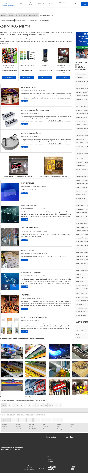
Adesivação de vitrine (82, 150)
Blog (50, 3)
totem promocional (81, 281)
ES (17, 405)
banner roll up (80, 304)
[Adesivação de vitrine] (12, 369)
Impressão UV (79, 77)
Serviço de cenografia (20, 20)
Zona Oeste (22, 420)
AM (56, 405)
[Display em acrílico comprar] (10, 289)
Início (21, 3)
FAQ (48, 450)
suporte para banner (81, 315)
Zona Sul (29, 420)
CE (46, 405)
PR (25, 405)
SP (21, 405)
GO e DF (51, 405)
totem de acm (79, 220)
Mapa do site (50, 453)
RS (34, 405)
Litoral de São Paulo (57, 420)
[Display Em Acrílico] (10, 200)
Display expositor (71, 441)
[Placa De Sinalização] (10, 267)
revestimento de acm (81, 223)
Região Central (5, 420)
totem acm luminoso (81, 216)
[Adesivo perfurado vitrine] (35, 387)
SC (30, 405)
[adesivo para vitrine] (35, 351)
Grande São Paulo (46, 420)
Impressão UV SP (80, 166)
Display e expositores (81, 327)
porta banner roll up (81, 308)
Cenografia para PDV (81, 198)
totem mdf (79, 274)
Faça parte (50, 456)
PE (37, 405)
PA (60, 405)
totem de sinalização (82, 227)
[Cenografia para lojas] (12, 351)
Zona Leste (36, 420)
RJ (9, 405)
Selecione (4, 405)
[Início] (8, 3)
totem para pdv (80, 278)
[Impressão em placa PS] (59, 369)
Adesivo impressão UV (81, 173)
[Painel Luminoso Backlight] (10, 244)
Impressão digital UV (32, 20)
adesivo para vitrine (81, 85)
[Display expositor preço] (10, 222)
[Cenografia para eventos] (59, 387)
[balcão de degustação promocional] (10, 334)
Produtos (40, 3)
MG (14, 405)
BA (42, 405)
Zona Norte (14, 420)
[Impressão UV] (10, 312)
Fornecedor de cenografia (45, 20)
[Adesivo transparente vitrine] (35, 369)
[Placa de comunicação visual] (59, 351)
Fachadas (78, 338)
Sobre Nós (30, 4)
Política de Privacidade (50, 460)
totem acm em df (80, 249)
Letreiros (78, 334)
